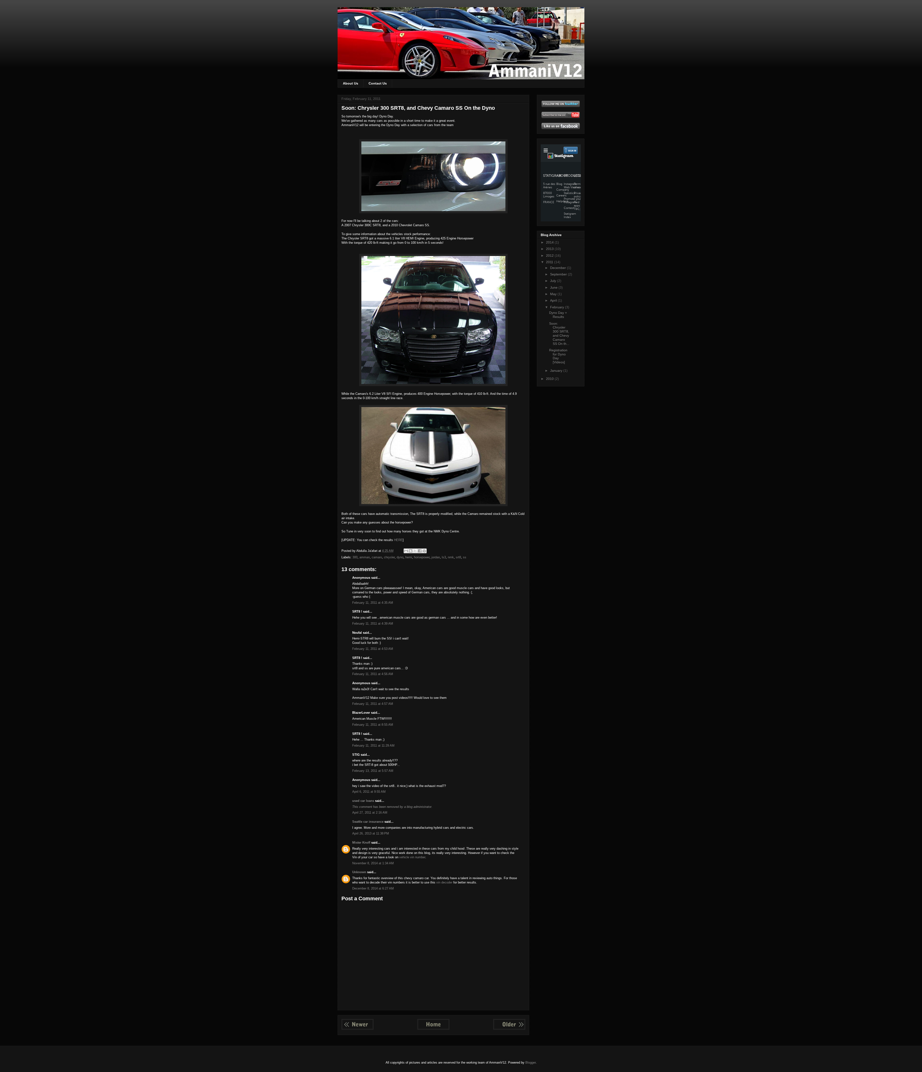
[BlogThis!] (410, 550)
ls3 (444, 557)
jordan (435, 557)
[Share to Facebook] (419, 550)
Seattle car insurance (367, 821)
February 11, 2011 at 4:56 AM (372, 674)
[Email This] (406, 550)
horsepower (422, 557)
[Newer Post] (357, 1028)
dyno (400, 557)
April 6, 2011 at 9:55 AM (369, 791)
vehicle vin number (412, 857)
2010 (550, 379)
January (556, 370)
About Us (350, 83)
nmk (451, 557)
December (558, 268)
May (554, 294)
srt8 (458, 557)
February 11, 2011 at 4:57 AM (372, 704)
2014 (550, 242)
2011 (550, 262)
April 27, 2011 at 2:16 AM (369, 812)
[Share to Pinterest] (424, 550)
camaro (377, 557)
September (559, 274)
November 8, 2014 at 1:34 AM (373, 863)
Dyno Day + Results (558, 315)
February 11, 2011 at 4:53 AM (372, 649)
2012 (550, 255)
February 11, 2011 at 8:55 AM (372, 724)
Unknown (359, 872)
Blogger (530, 1062)
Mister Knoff (361, 842)
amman (364, 557)
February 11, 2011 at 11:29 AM (373, 745)
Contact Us (378, 83)
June (554, 287)
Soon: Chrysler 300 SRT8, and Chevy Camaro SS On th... (559, 334)
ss (464, 557)
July (553, 281)
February (557, 307)
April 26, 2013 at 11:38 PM (370, 833)
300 (355, 557)
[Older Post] (509, 1028)
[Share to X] (415, 550)
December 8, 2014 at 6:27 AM (373, 888)
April (554, 300)
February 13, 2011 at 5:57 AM (372, 771)
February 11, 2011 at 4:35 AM (372, 602)
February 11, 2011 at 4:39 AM (372, 623)
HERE (398, 540)
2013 (550, 249)
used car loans (363, 801)
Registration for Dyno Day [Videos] (558, 356)
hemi (408, 557)
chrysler (389, 557)
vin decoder (444, 882)
